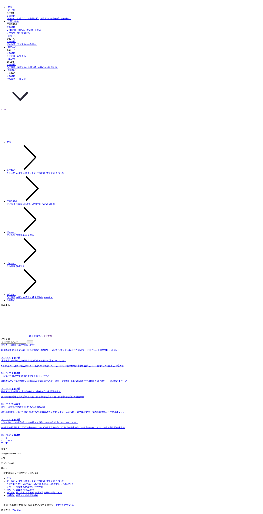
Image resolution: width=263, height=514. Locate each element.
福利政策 (53, 67)
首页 (9, 7)
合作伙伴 (66, 18)
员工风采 (11, 67)
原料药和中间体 (26, 30)
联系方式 (11, 79)
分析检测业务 (24, 33)
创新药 (38, 30)
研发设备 (22, 44)
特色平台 (32, 44)
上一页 (4, 438)
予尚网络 (16, 510)
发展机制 (43, 67)
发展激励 (22, 67)
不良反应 (22, 79)
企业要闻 (11, 56)
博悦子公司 (33, 18)
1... (2, 441)
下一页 (4, 443)
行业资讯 (22, 56)
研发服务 (11, 33)
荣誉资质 (55, 18)
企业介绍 (11, 18)
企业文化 (22, 18)
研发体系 (11, 44)
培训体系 (32, 67)
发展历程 (45, 18)
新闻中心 (11, 47)
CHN (3, 109)
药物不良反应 (31, 495)
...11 (14, 441)
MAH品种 (12, 30)
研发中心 (11, 36)
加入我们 (11, 59)
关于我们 (11, 10)
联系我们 (11, 70)
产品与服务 (13, 21)
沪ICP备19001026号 (65, 505)
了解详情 (11, 16)
